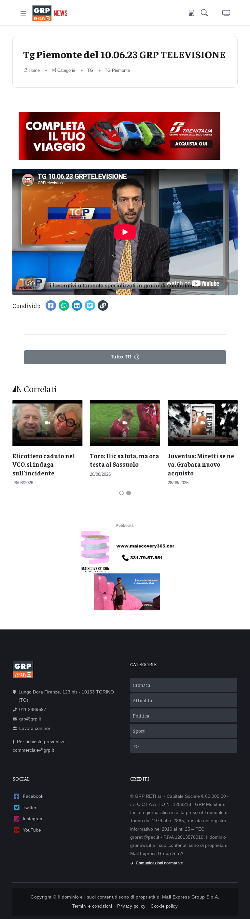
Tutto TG (121, 356)
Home (34, 70)
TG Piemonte (117, 70)
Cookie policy (164, 906)
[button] (206, 13)
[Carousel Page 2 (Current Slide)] (128, 493)
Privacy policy (131, 906)
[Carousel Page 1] (121, 493)
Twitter (29, 807)
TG (90, 70)
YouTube (32, 830)
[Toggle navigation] (23, 13)
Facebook (33, 796)
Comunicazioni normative (159, 863)
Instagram (33, 818)
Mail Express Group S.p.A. (190, 897)
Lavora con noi (34, 728)
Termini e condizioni (92, 906)
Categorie (66, 70)
